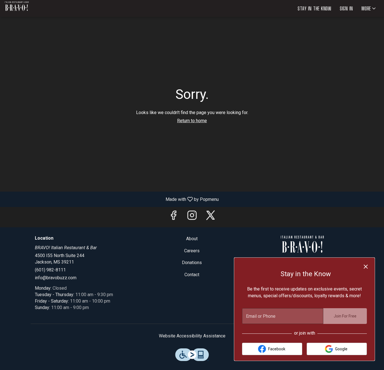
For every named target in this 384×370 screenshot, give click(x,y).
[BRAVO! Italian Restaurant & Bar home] (29, 8)
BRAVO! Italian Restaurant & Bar (302, 248)
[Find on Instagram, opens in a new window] (192, 217)
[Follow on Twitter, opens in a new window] (210, 217)
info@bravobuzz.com (55, 277)
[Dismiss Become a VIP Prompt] (365, 266)
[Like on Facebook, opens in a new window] (173, 217)
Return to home (192, 120)
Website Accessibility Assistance (192, 336)
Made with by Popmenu (111, 199)
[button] (369, 8)
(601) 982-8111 (50, 270)
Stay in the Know (314, 8)
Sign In (346, 8)
